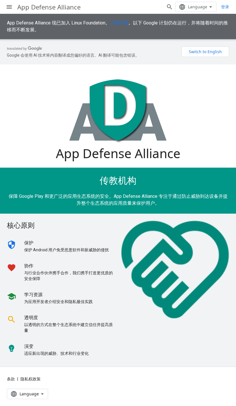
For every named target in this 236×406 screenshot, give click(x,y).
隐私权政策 (30, 379)
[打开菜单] (9, 7)
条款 (11, 379)
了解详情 (119, 23)
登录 (225, 7)
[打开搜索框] (169, 6)
